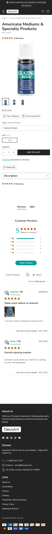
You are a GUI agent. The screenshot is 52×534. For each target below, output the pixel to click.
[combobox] (38, 281)
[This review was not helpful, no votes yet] (45, 331)
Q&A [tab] (32, 206)
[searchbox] (15, 275)
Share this (10, 167)
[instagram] (11, 438)
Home (4, 18)
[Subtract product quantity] (4, 152)
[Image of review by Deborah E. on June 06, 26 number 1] (9, 312)
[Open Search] (42, 11)
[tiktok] (15, 438)
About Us (6, 482)
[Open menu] (3, 11)
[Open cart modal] (47, 11)
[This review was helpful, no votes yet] (40, 331)
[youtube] (19, 438)
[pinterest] (7, 438)
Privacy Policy (8, 504)
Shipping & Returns (10, 508)
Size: (6, 135)
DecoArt (20, 518)
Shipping (5, 159)
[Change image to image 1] (5, 101)
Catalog (5, 495)
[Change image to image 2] (14, 101)
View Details (26, 6)
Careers (5, 491)
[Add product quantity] (13, 152)
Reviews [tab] (21, 206)
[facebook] (3, 438)
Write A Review (26, 263)
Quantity (5, 147)
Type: (11, 122)
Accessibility (7, 486)
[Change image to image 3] (22, 101)
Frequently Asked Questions (14, 500)
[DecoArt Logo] (13, 11)
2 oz (9, 140)
